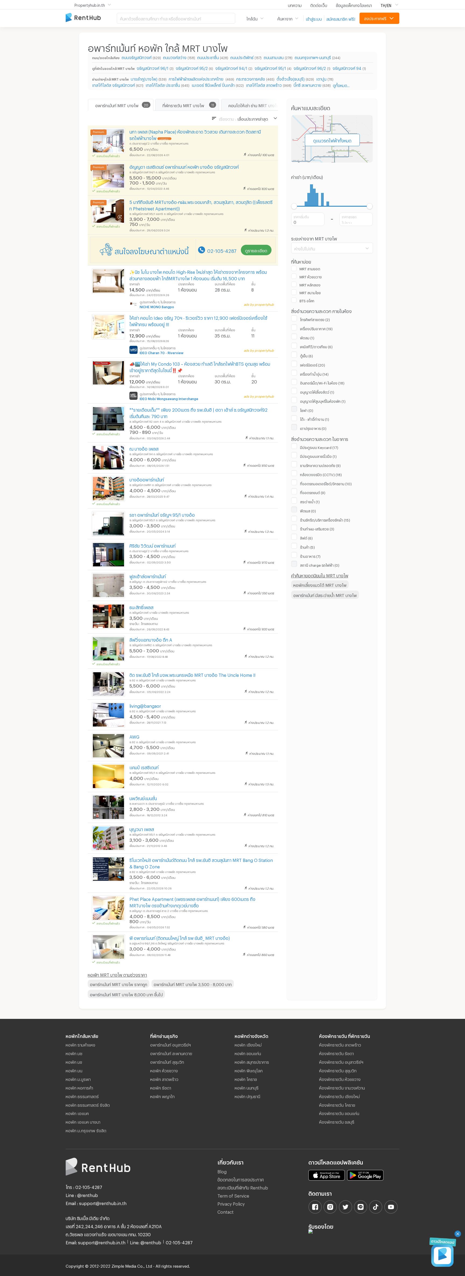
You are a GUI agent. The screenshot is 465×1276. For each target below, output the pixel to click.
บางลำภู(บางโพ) (144, 78)
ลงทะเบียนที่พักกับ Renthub (242, 1187)
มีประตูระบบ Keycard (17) (319, 446)
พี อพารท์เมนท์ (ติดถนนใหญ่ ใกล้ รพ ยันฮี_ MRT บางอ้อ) (179, 937)
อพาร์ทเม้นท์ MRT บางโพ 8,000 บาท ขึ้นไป (126, 993)
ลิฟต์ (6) (306, 537)
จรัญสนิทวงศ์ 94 (347, 67)
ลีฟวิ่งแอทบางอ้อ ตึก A (150, 639)
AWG (134, 736)
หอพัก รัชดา (160, 1087)
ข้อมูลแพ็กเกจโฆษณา (354, 4)
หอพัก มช (74, 1052)
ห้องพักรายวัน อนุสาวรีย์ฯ (341, 1061)
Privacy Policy (231, 1203)
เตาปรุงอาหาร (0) (313, 427)
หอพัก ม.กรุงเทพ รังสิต (86, 1129)
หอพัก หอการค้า (79, 1087)
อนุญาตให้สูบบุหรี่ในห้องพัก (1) (323, 400)
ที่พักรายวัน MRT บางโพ (183, 104)
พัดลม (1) (307, 337)
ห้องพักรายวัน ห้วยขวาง (340, 1078)
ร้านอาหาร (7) (310, 555)
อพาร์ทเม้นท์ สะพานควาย (171, 1052)
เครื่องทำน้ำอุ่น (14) (314, 373)
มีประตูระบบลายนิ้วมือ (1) (318, 455)
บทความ (295, 4)
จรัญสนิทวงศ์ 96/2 (310, 67)
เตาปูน (321, 78)
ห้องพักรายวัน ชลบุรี (336, 1121)
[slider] (294, 206)
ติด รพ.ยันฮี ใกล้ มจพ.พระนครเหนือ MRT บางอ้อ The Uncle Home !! (192, 674)
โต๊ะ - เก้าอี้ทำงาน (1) (314, 418)
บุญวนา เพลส (141, 828)
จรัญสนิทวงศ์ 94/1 (231, 67)
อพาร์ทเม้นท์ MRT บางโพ (117, 104)
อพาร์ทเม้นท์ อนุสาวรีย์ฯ (170, 1044)
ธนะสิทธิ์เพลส (141, 606)
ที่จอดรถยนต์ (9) (312, 492)
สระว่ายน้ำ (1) (310, 501)
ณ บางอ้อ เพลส (143, 448)
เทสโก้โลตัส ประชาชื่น (163, 84)
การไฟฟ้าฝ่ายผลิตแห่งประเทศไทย (196, 78)
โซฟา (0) (306, 409)
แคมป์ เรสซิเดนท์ (143, 766)
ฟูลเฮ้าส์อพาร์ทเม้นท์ (147, 575)
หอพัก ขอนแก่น (248, 1052)
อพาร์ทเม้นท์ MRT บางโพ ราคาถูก (118, 983)
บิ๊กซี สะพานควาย (307, 84)
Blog (222, 1171)
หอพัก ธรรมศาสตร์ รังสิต (88, 1104)
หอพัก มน (74, 1070)
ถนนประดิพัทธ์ (241, 56)
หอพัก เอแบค (77, 1112)
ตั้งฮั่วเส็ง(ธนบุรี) (291, 78)
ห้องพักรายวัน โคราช (337, 1104)
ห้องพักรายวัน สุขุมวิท (338, 1070)
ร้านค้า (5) (307, 546)
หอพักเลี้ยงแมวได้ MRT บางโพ (320, 584)
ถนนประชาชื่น (208, 56)
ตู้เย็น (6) (306, 355)
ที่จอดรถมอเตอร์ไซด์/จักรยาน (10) (326, 483)
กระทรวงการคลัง (250, 78)
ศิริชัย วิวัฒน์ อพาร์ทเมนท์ (152, 545)
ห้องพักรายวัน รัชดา (336, 1052)
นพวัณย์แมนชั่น (143, 797)
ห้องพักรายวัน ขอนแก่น (339, 1112)
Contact (225, 1211)
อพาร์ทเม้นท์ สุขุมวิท (167, 1061)
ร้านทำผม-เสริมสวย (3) (317, 528)
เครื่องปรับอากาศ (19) (316, 328)
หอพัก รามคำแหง (80, 1044)
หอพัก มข (74, 1061)
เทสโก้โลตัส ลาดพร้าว (264, 84)
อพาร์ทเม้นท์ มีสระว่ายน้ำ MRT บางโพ (325, 594)
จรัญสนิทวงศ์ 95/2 (192, 67)
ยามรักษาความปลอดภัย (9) (320, 464)
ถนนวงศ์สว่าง (174, 56)
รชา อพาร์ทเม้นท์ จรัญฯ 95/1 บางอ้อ (162, 514)
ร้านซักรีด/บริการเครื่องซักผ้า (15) (325, 519)
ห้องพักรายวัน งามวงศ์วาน (342, 1087)
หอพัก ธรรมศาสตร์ (82, 1095)
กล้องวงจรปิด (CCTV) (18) (321, 474)
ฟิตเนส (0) (308, 510)
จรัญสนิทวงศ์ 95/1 (270, 67)
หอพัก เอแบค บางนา (83, 1121)
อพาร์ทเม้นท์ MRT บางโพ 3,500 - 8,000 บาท (193, 983)
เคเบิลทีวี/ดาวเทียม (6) (316, 346)
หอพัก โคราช (246, 1078)
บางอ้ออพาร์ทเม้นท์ (146, 479)
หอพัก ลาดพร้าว (164, 1078)
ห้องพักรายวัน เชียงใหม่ (339, 1095)
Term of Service (233, 1195)
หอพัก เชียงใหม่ (248, 1044)
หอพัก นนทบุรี (247, 1087)
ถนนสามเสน (274, 56)
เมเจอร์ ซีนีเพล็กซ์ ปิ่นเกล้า (213, 84)
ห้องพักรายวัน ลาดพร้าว (340, 1044)
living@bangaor (145, 705)
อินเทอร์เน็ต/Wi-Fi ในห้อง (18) (322, 382)
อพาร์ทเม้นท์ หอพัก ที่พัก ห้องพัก (91, 18)
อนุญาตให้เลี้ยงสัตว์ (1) (317, 391)
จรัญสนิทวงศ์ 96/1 (152, 67)
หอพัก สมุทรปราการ (252, 1061)
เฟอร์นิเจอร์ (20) (312, 364)
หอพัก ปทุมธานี (247, 1095)
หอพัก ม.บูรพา (78, 1078)
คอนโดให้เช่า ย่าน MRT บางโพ (254, 104)
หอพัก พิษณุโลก (249, 1070)
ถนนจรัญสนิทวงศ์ (137, 56)
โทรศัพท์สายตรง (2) (315, 319)
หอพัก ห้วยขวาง (164, 1070)
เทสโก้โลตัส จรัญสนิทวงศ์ (113, 84)
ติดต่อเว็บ (318, 4)
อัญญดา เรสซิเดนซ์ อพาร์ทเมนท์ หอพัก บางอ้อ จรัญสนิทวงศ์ (184, 166)
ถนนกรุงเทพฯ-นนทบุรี (313, 56)
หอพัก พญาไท (162, 1095)
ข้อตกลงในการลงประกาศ (240, 1179)
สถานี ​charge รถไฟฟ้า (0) (319, 564)
